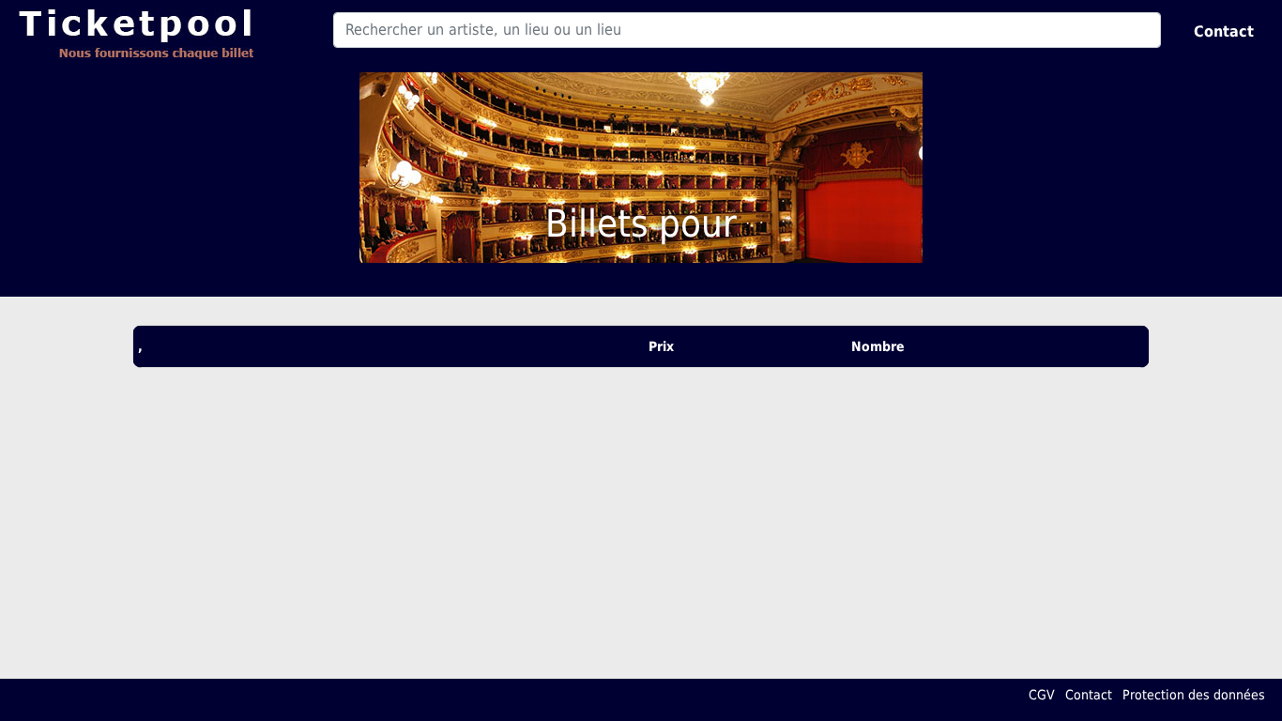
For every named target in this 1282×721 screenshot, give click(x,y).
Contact (1224, 31)
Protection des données (1193, 694)
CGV (1042, 694)
